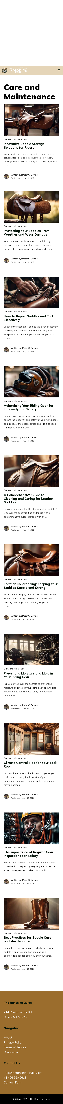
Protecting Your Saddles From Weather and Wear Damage (26, 232)
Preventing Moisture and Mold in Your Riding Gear (28, 675)
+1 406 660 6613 (15, 1077)
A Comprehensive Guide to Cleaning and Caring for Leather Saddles (28, 498)
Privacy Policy (13, 1042)
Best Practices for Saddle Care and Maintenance (27, 939)
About (8, 1037)
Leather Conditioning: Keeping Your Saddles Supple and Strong (31, 586)
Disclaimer (11, 1052)
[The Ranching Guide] (17, 70)
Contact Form (13, 1082)
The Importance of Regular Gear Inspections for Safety (28, 854)
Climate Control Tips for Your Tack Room (30, 764)
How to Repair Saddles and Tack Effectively (29, 318)
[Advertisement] (31, 33)
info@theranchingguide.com (23, 1073)
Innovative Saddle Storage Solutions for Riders (24, 145)
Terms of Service (15, 1047)
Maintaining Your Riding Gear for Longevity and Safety (29, 407)
